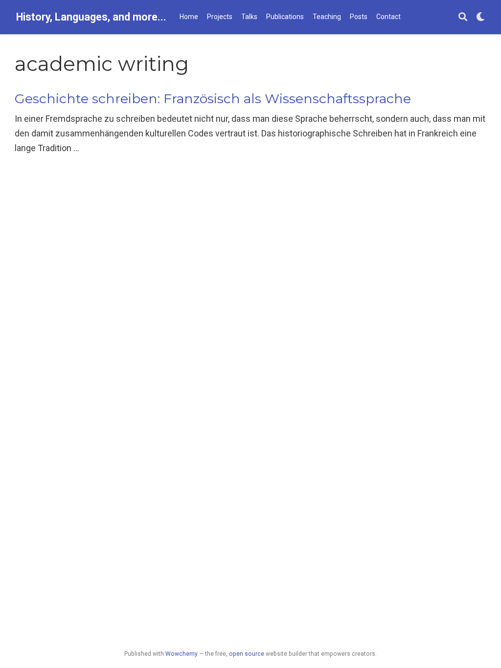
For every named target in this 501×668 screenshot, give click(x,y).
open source (246, 653)
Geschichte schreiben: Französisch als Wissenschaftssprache (213, 98)
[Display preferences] (480, 17)
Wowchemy (181, 653)
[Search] (462, 17)
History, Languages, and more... (91, 17)
